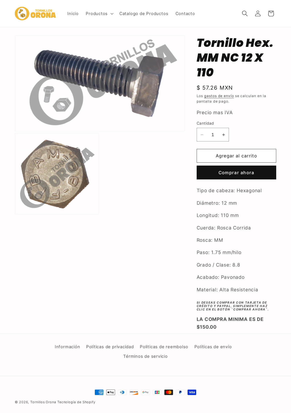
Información (67, 346)
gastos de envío (219, 96)
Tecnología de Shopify (76, 402)
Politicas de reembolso (164, 346)
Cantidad (205, 123)
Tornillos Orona (43, 402)
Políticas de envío (213, 346)
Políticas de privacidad (110, 346)
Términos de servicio (145, 356)
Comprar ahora (236, 172)
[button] (99, 13)
